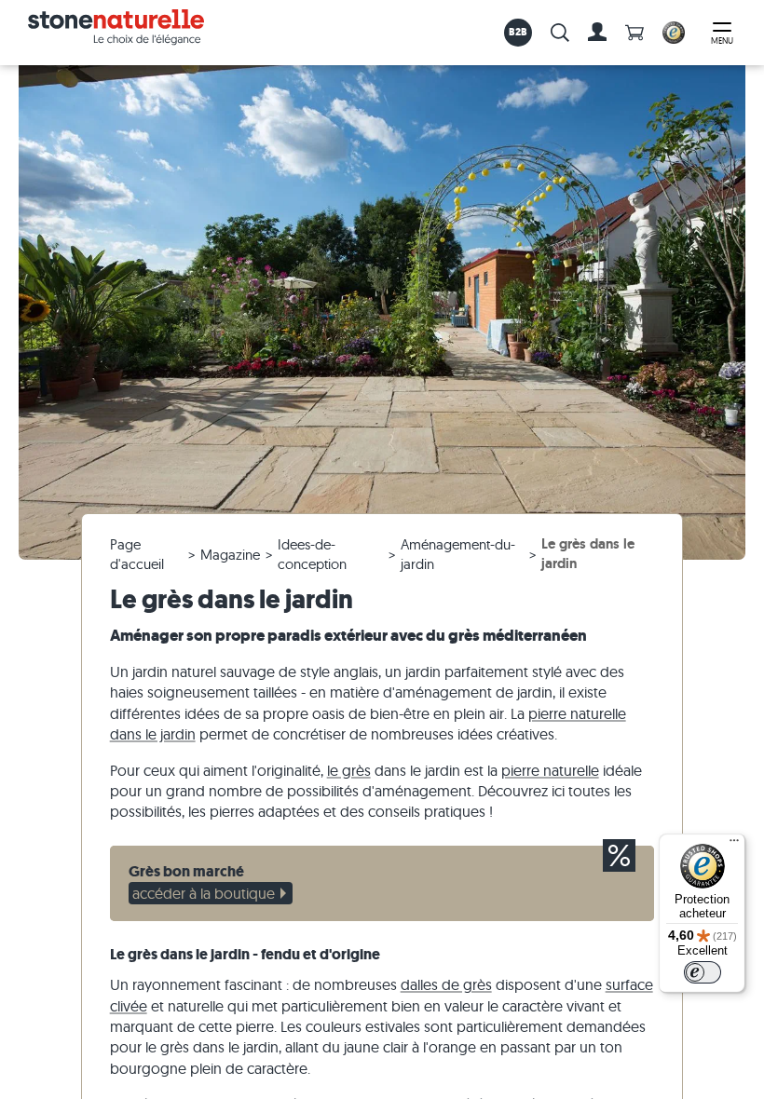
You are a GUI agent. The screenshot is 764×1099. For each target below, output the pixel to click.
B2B (518, 31)
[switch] (702, 972)
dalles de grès (446, 984)
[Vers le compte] (597, 32)
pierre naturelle (550, 770)
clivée (128, 1006)
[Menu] (734, 845)
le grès (349, 770)
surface (629, 984)
